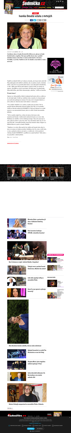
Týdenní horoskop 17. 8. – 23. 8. (60, 282)
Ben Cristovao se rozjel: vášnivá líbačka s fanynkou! (24, 262)
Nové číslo (9, 2)
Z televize (25, 7)
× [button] (69, 417)
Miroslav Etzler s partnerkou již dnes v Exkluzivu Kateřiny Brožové (37, 222)
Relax (35, 7)
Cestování (42, 7)
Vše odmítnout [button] (40, 428)
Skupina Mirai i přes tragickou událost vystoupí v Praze (36, 363)
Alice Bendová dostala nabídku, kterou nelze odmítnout (25, 346)
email (40, 20)
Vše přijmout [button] (30, 428)
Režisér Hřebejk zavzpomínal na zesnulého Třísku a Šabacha (26, 404)
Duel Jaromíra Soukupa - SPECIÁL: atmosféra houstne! (36, 232)
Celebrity (17, 7)
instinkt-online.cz (59, 286)
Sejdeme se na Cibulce (60, 266)
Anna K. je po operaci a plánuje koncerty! (37, 290)
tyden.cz (59, 297)
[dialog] (35, 424)
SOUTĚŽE (37, 416)
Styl (30, 7)
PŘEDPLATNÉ (30, 416)
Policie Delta (60, 259)
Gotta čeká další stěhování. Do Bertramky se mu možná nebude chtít (36, 375)
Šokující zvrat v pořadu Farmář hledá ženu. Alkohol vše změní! (37, 268)
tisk (45, 20)
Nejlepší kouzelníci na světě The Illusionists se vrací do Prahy (37, 351)
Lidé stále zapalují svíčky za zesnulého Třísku (35, 279)
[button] (35, 423)
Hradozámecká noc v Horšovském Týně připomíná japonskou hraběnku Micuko (60, 293)
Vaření (49, 7)
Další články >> (10, 408)
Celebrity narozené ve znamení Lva (28, 177)
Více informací (36, 421)
